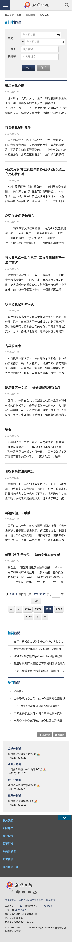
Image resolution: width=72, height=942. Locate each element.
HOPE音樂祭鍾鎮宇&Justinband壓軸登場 (38, 656)
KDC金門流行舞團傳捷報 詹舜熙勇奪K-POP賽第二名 (39, 706)
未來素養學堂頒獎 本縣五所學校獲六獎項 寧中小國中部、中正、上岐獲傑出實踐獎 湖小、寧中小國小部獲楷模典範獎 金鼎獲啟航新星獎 (39, 713)
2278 (49, 609)
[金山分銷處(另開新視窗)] (38, 785)
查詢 (67, 5)
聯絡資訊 (50, 900)
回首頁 (61, 735)
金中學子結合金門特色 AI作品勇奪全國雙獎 (39, 698)
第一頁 (11, 609)
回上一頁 (19, 609)
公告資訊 (8, 859)
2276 (28, 609)
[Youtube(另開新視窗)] (23, 892)
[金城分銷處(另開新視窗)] (38, 754)
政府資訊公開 (11, 867)
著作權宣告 (10, 900)
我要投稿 (8, 836)
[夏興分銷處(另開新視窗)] (36, 801)
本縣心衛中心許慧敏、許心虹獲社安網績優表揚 (39, 720)
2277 (38, 609)
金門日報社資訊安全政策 (31, 900)
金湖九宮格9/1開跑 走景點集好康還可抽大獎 (39, 649)
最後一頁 (45, 617)
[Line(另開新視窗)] (18, 892)
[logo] (36, 4)
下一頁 (37, 617)
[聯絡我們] (29, 892)
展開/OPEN (64, 817)
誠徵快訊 (19, 691)
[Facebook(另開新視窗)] (12, 892)
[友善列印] (35, 892)
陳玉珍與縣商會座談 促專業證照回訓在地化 (39, 663)
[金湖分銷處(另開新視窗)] (44, 769)
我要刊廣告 (9, 851)
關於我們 (8, 820)
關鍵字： (13, 56)
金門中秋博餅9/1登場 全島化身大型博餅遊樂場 (39, 641)
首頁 (19, 15)
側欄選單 (5, 5)
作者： (12, 49)
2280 (29, 616)
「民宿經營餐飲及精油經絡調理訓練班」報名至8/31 (39, 671)
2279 (59, 609)
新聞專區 (30, 15)
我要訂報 (8, 843)
